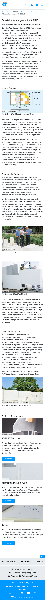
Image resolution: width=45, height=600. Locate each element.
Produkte (40, 562)
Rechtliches (21, 589)
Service (23, 12)
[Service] (22, 513)
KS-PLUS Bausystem (11, 438)
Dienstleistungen (33, 12)
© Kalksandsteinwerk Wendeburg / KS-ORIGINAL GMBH (15, 402)
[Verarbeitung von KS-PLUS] (22, 471)
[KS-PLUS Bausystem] (22, 426)
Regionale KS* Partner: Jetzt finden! (24, 576)
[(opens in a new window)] (11, 593)
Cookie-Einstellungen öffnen (23, 597)
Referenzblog (21, 4)
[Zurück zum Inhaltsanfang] (42, 557)
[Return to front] (5, 5)
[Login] (37, 5)
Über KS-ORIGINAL (9, 562)
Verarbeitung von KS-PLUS (14, 483)
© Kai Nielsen (5, 291)
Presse (26, 4)
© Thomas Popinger (7, 434)
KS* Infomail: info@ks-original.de (24, 573)
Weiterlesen (9, 459)
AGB (28, 587)
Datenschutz (20, 587)
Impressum (9, 587)
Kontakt (35, 587)
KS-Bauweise (26, 562)
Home (3, 12)
